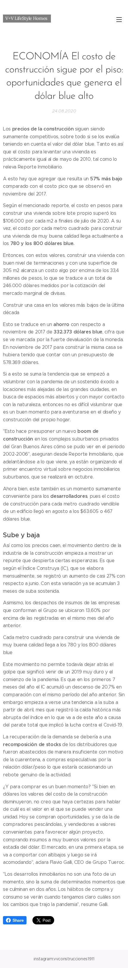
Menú (119, 19)
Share (18, 920)
